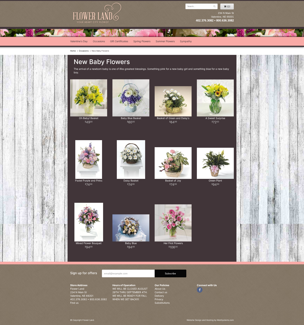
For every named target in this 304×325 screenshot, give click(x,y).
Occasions (99, 41)
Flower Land (97, 13)
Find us (74, 302)
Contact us (161, 292)
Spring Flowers (141, 41)
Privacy (159, 299)
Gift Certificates (119, 41)
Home (73, 51)
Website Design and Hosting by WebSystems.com (210, 320)
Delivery (159, 295)
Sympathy (186, 41)
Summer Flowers (165, 41)
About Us (160, 288)
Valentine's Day (79, 41)
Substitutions (162, 302)
